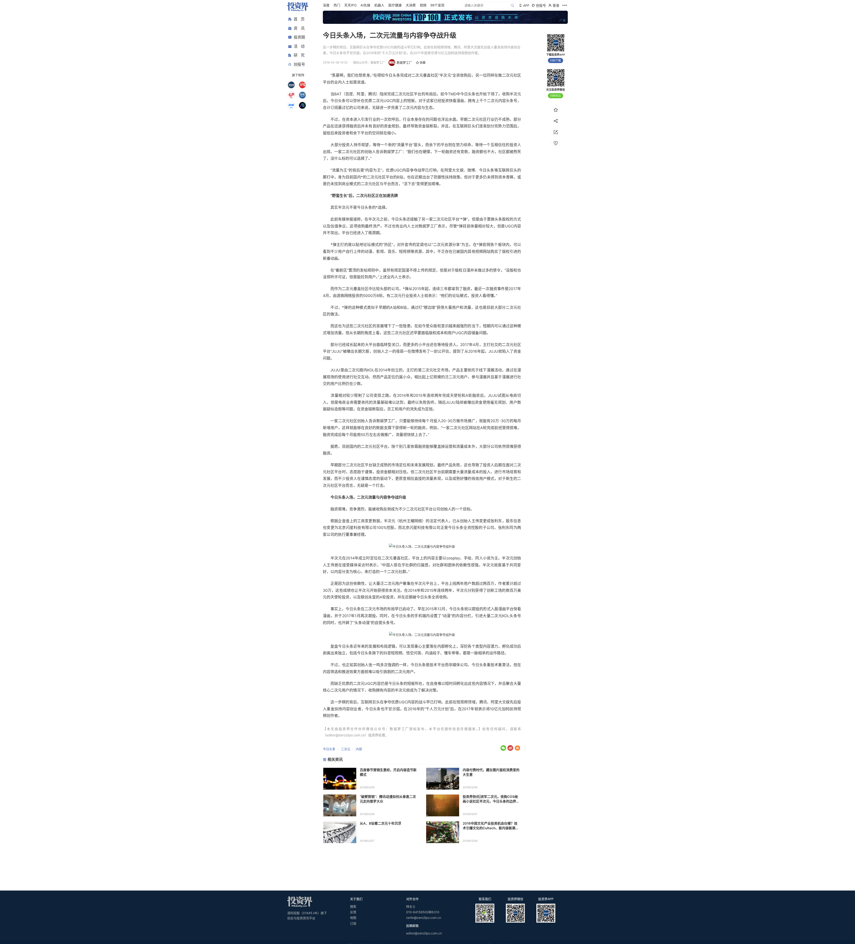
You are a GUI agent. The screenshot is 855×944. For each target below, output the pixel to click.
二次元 (345, 749)
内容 (359, 749)
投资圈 (299, 37)
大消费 (411, 5)
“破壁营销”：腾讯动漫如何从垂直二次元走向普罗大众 (388, 799)
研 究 (299, 55)
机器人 (379, 5)
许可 (338, 277)
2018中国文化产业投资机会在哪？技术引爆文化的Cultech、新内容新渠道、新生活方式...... (490, 825)
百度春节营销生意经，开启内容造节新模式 (388, 772)
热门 (337, 5)
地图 (353, 917)
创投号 (299, 64)
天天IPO (350, 5)
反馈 (353, 912)
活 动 (299, 46)
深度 (326, 5)
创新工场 (494, 590)
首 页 (299, 19)
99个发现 (437, 5)
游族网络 (344, 295)
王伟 (475, 521)
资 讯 (299, 28)
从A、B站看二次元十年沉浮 (380, 823)
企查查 (343, 521)
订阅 (353, 923)
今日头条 (392, 75)
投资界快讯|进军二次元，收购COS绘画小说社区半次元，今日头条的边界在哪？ (491, 799)
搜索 (353, 906)
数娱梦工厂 (404, 62)
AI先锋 (365, 5)
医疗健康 (395, 5)
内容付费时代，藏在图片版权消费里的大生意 (491, 772)
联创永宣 (368, 597)
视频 (423, 5)
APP (526, 5)
